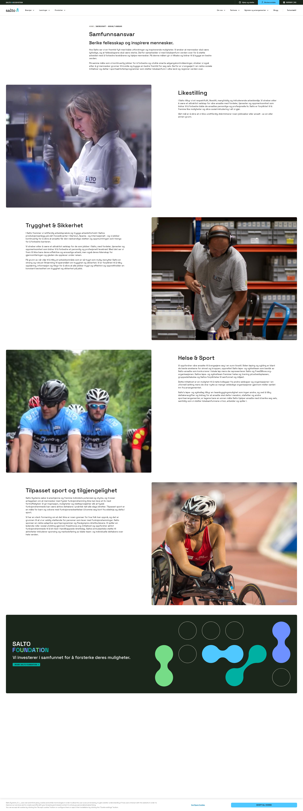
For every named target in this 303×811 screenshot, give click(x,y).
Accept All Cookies (264, 805)
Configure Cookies (198, 805)
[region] (151, 805)
